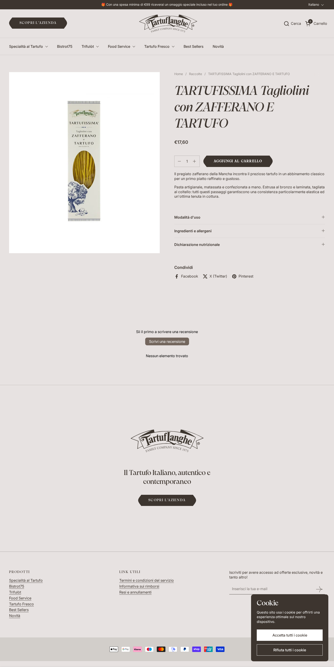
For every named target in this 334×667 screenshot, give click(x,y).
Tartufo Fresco (21, 604)
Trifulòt (15, 592)
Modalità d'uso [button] (187, 217)
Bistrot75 (16, 586)
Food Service (20, 598)
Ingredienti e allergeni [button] (193, 231)
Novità (14, 615)
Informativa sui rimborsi (139, 586)
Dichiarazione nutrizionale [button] (197, 244)
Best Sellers (19, 609)
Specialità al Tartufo (26, 580)
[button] (292, 23)
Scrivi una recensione (167, 341)
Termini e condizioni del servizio (146, 580)
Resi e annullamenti (135, 592)
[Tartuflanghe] (168, 24)
